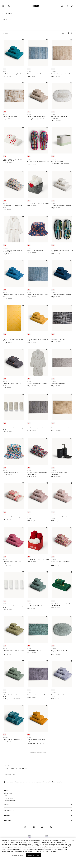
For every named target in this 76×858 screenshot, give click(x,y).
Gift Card (6, 805)
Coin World (7, 815)
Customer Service (9, 810)
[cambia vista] (68, 33)
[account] (62, 6)
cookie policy (53, 851)
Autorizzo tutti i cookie (33, 855)
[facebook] (34, 827)
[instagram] (25, 827)
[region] (38, 848)
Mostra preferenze (17, 855)
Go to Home (9, 13)
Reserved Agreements (10, 800)
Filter (60, 33)
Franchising (7, 820)
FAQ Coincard (7, 796)
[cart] (72, 6)
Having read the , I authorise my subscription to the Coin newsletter (34, 782)
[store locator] (67, 6)
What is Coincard (8, 793)
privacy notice (22, 782)
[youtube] (42, 827)
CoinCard (6, 790)
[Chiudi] (73, 841)
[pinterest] (51, 827)
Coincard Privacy (8, 798)
